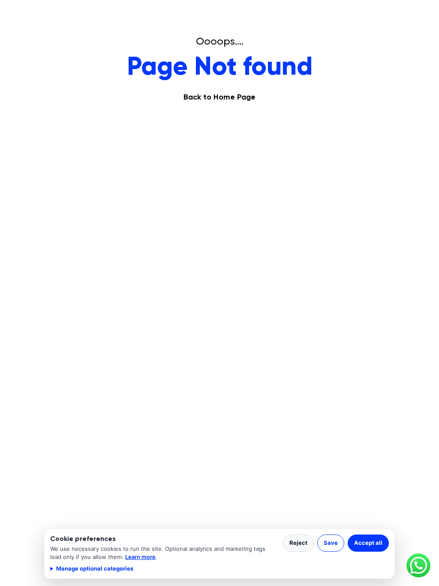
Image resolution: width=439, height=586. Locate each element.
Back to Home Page (219, 97)
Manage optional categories (94, 568)
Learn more (140, 556)
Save (331, 542)
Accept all (368, 542)
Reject (298, 542)
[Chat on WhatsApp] (418, 565)
